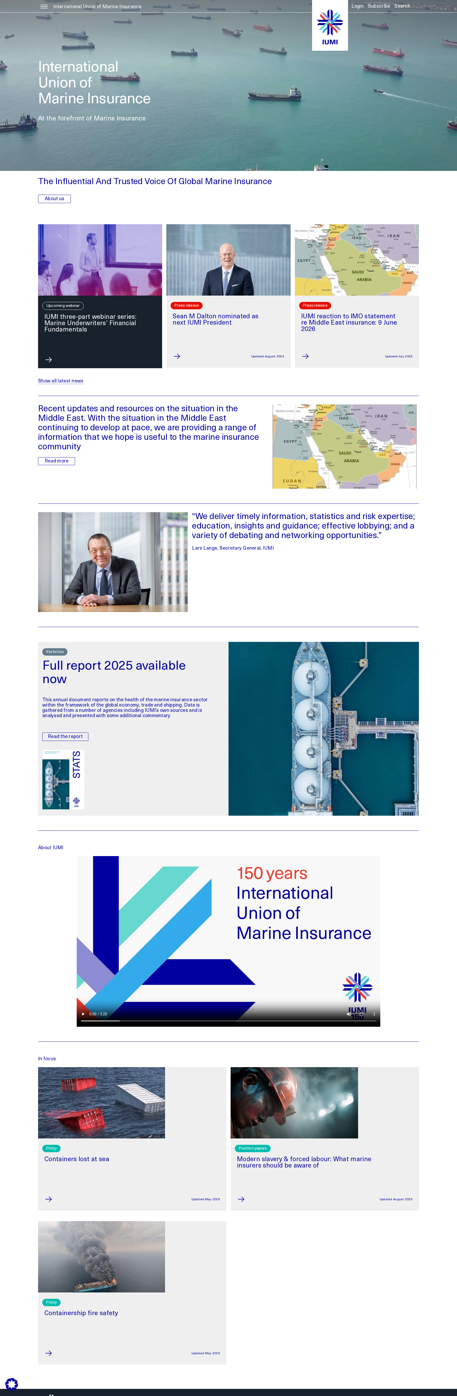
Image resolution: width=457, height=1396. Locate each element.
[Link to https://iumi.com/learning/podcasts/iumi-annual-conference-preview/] (309, 356)
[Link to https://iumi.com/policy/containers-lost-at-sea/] (61, 1199)
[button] (402, 8)
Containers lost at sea (76, 1159)
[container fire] (101, 1223)
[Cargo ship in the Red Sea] (100, 226)
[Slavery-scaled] (294, 1069)
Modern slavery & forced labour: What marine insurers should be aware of (304, 1162)
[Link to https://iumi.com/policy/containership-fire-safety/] (61, 1353)
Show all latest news (60, 381)
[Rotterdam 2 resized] (357, 226)
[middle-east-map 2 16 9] (228, 226)
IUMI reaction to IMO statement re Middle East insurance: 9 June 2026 (221, 323)
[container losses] (101, 1069)
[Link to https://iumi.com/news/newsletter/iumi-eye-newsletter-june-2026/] (53, 360)
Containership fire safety (81, 1313)
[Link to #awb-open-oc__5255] (44, 9)
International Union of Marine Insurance (97, 7)
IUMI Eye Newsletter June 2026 (90, 317)
